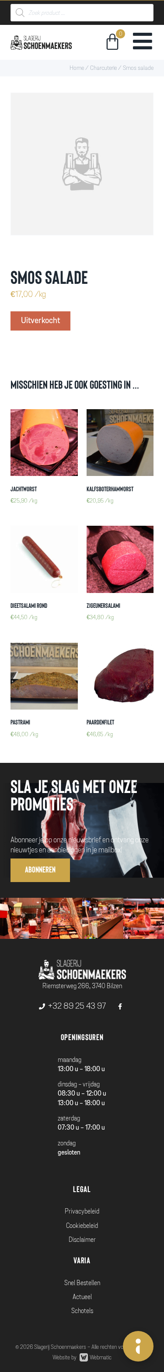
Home (77, 68)
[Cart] (112, 43)
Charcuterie (103, 68)
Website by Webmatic (82, 1357)
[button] (40, 870)
